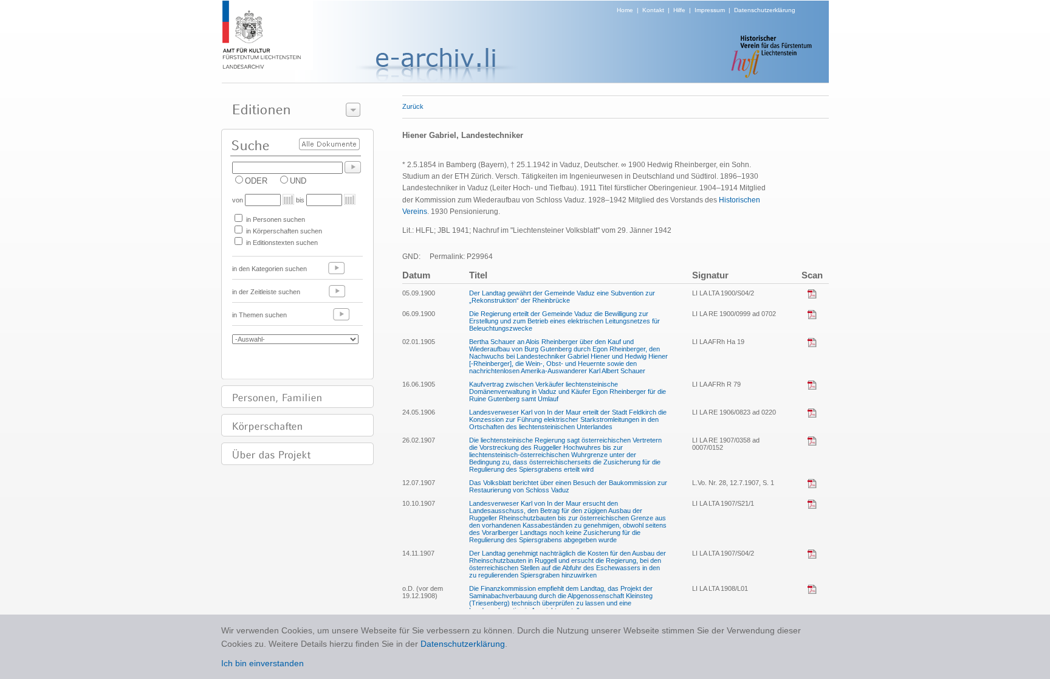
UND (298, 180)
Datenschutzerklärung (764, 10)
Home (625, 10)
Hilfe (679, 10)
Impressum (710, 10)
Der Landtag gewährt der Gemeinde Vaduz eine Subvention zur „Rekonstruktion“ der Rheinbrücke (562, 296)
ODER (256, 180)
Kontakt (653, 10)
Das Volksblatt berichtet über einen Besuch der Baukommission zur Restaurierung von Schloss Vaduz (568, 486)
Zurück (413, 106)
